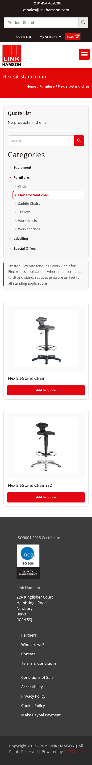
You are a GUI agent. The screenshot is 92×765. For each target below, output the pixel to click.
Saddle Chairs (29, 203)
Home (31, 86)
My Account (48, 37)
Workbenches (29, 229)
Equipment (22, 167)
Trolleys (24, 212)
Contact (28, 654)
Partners (29, 635)
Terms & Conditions (39, 663)
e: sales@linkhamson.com (46, 9)
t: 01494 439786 (47, 3)
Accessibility (32, 686)
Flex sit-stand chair (33, 195)
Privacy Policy (33, 696)
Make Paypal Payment (41, 715)
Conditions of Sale (37, 677)
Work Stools (27, 221)
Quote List (23, 37)
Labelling (20, 238)
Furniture (47, 86)
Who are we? (32, 644)
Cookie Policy (33, 705)
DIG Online (73, 751)
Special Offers (24, 248)
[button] (84, 54)
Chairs (23, 187)
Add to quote (46, 390)
